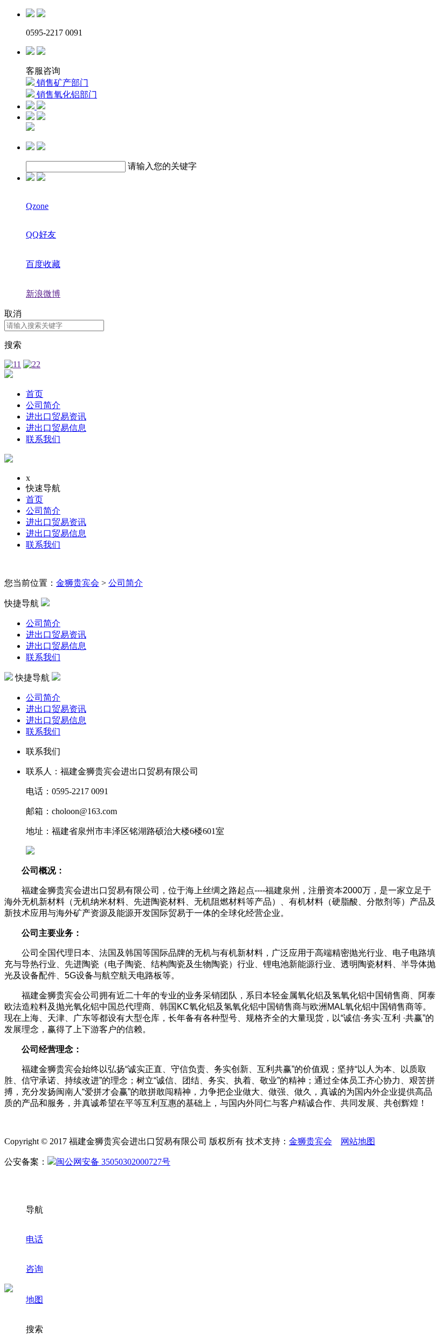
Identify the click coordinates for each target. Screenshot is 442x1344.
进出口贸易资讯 (56, 416)
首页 (34, 393)
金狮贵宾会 (77, 582)
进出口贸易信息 (56, 427)
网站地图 (358, 1141)
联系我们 (43, 439)
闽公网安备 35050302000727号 (113, 1161)
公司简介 (43, 405)
